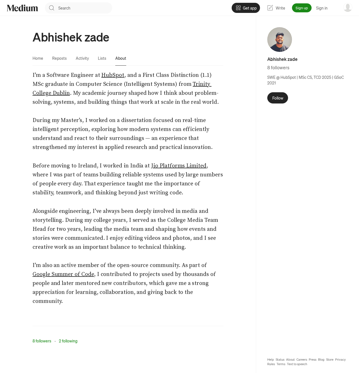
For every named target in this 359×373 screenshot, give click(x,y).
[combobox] (85, 7)
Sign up (302, 7)
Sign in (322, 7)
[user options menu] (347, 7)
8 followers (42, 340)
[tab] (38, 58)
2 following (68, 340)
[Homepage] (22, 7)
